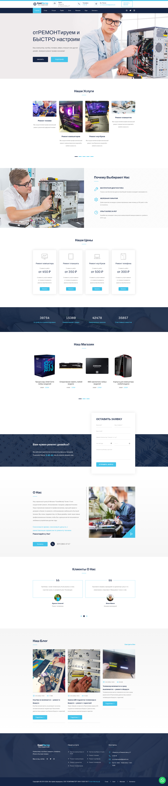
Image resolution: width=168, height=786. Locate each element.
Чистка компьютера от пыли (77, 752)
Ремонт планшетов (71, 118)
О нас (45, 10)
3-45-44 (85, 5)
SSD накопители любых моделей (44, 383)
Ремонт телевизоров (123, 131)
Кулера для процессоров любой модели (97, 383)
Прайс (62, 10)
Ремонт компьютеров (76, 759)
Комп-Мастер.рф (94, 781)
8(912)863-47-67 (63, 544)
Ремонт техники (94, 755)
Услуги (54, 10)
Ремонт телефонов (97, 121)
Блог (69, 10)
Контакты (94, 10)
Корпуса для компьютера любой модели (71, 383)
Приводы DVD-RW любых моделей (123, 383)
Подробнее (36, 128)
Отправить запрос (106, 464)
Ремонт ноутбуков (44, 136)
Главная (37, 10)
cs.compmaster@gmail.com (107, 5)
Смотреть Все (130, 644)
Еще (86, 10)
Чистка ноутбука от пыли (96, 752)
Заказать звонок (126, 4)
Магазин (77, 10)
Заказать (44, 289)
